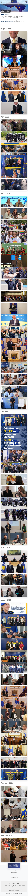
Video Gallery (14, 872)
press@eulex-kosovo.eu (7, 21)
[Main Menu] (2, 1)
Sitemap (14, 870)
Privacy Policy (14, 895)
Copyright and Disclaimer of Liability (14, 893)
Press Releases (14, 877)
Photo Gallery (14, 875)
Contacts (14, 880)
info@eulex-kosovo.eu (14, 890)
